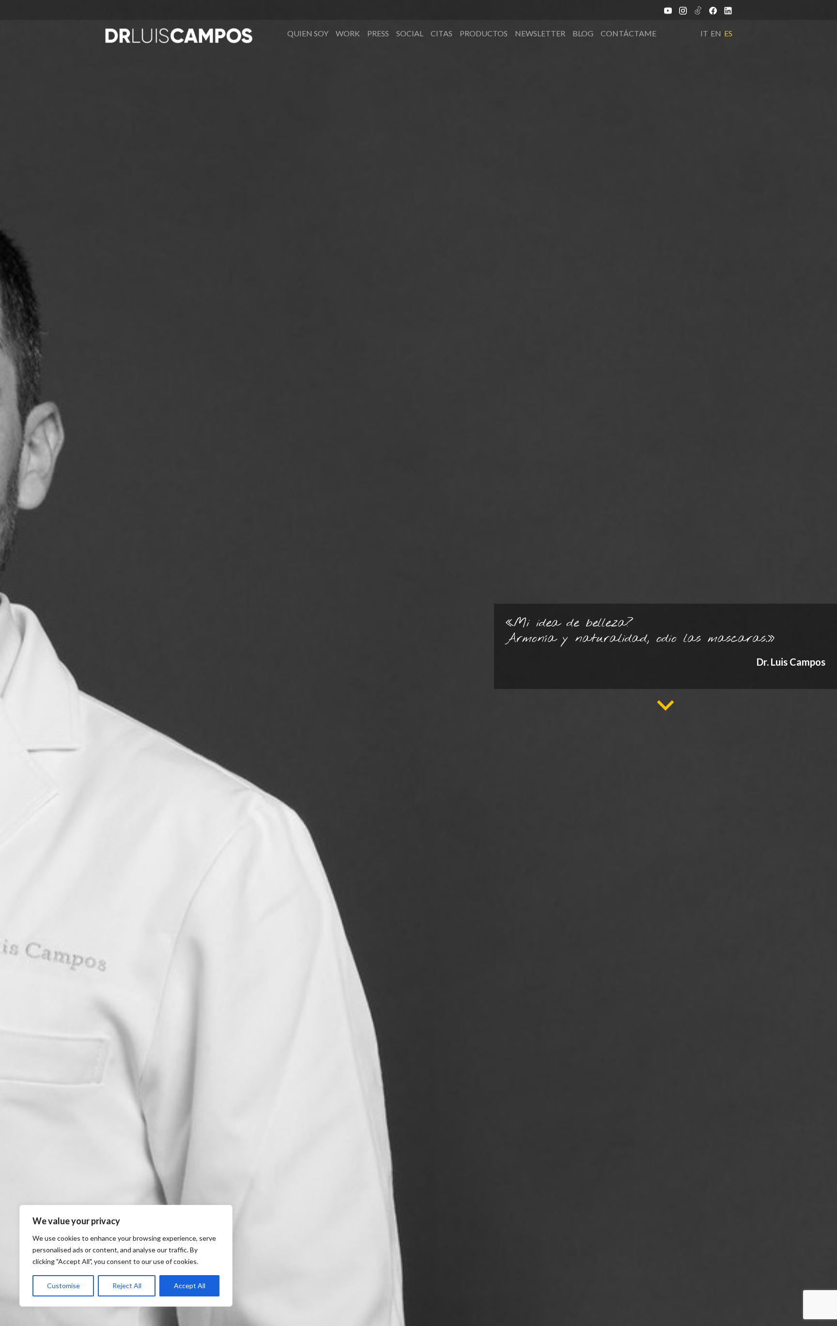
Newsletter (540, 33)
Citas (441, 33)
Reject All (126, 1285)
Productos (484, 33)
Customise (63, 1285)
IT (704, 33)
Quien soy (307, 33)
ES (728, 33)
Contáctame (628, 33)
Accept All (189, 1285)
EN (716, 33)
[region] (125, 1256)
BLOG (583, 33)
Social (409, 33)
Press (378, 33)
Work (348, 33)
